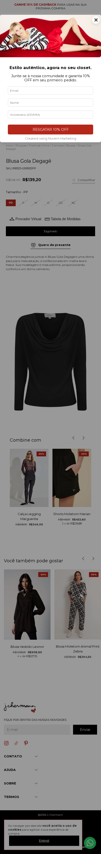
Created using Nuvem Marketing (50, 138)
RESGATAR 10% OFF (51, 129)
